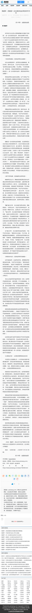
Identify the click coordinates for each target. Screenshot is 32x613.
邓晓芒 (9, 590)
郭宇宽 (22, 585)
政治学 (18, 5)
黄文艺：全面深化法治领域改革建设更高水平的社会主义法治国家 (16, 556)
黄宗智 (28, 583)
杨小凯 (3, 600)
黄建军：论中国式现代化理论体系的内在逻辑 (11, 539)
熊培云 (3, 594)
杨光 (28, 602)
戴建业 (28, 587)
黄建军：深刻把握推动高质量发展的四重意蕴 (11, 531)
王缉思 (15, 590)
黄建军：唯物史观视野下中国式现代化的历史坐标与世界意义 (15, 545)
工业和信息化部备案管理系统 (16, 611)
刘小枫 (15, 594)
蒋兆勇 (9, 596)
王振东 (9, 592)
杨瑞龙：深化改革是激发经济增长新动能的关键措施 (13, 562)
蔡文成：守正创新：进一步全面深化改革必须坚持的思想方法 (15, 566)
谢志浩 (15, 602)
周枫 (2, 596)
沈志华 (9, 587)
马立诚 (28, 585)
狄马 (15, 592)
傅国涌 (15, 583)
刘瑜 (28, 596)
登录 (15, 521)
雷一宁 (28, 594)
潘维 (21, 600)
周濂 (28, 588)
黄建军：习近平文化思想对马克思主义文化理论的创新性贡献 (15, 541)
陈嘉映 (22, 583)
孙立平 (22, 602)
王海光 (22, 588)
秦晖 (2, 581)
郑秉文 (28, 600)
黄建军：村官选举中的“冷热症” (8, 549)
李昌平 (3, 588)
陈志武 (9, 585)
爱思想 (5, 2)
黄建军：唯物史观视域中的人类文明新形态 (11, 543)
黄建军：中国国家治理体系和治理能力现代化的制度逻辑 (14, 547)
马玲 (2, 592)
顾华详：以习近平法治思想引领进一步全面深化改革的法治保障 (16, 572)
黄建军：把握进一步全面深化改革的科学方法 (11, 537)
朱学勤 (15, 600)
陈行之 (9, 581)
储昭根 (9, 598)
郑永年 (15, 581)
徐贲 (15, 585)
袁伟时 (22, 592)
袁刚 (28, 598)
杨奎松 (15, 588)
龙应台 (22, 581)
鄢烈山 (9, 583)
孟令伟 (22, 594)
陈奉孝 (22, 590)
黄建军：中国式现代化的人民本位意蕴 (10, 533)
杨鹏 (2, 590)
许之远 (22, 598)
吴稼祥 (15, 598)
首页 (2, 5)
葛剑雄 (3, 598)
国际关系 (24, 5)
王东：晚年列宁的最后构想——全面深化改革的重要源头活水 (15, 558)
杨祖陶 (3, 587)
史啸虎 (28, 592)
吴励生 (9, 600)
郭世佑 (28, 590)
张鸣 (9, 588)
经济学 (12, 5)
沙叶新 (22, 596)
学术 (8, 463)
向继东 (15, 587)
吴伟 (15, 596)
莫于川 (3, 602)
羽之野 (9, 602)
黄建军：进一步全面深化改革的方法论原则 (11, 535)
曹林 (2, 583)
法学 (7, 5)
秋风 (9, 594)
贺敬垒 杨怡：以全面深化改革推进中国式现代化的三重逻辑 (15, 564)
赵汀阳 (22, 587)
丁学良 (28, 581)
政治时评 (17, 463)
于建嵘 (3, 585)
